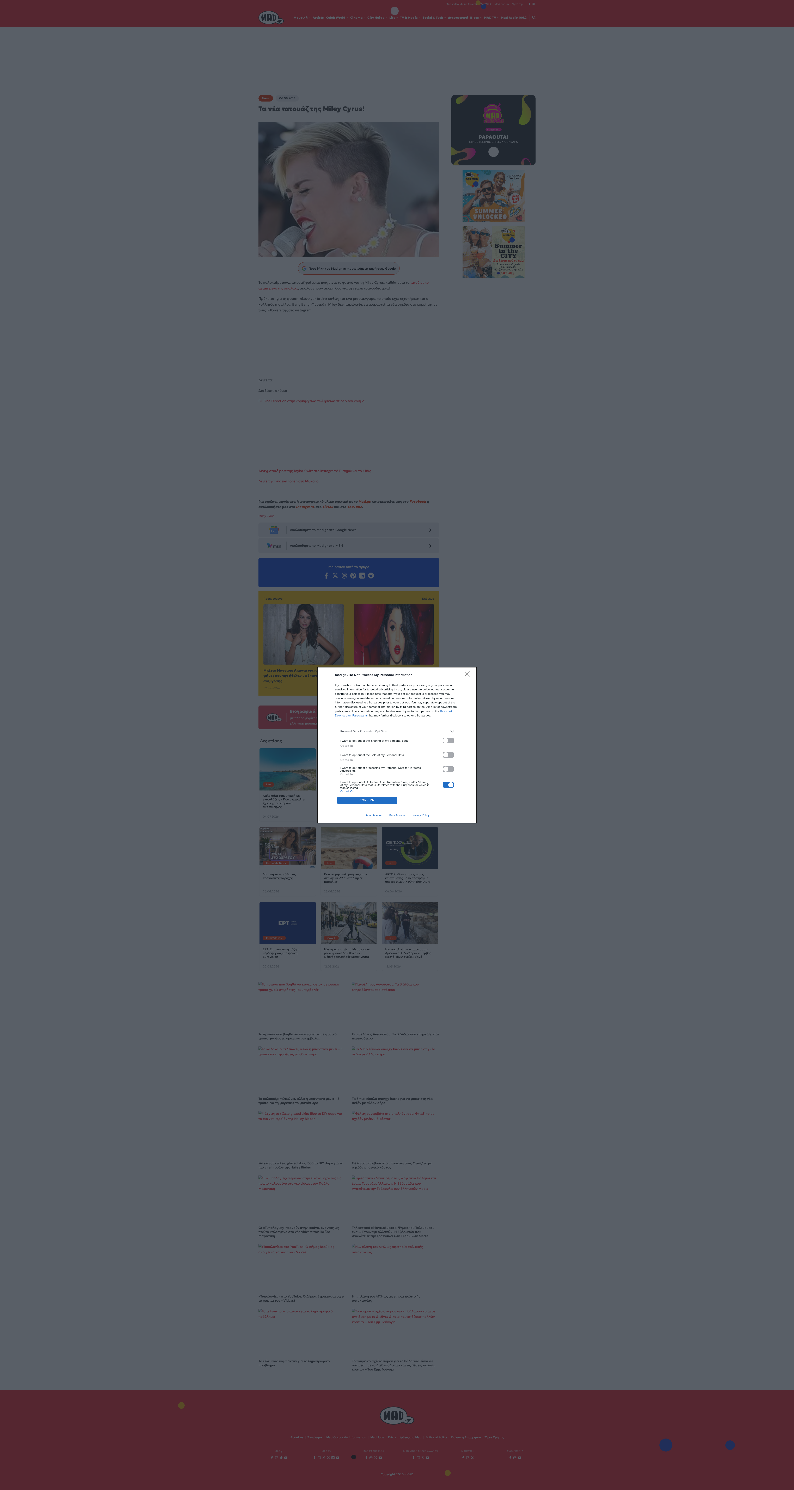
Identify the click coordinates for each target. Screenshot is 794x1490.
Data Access (397, 815)
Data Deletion (374, 815)
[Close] (468, 675)
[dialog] (397, 745)
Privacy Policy (420, 815)
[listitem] (397, 731)
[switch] (448, 740)
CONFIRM (367, 800)
